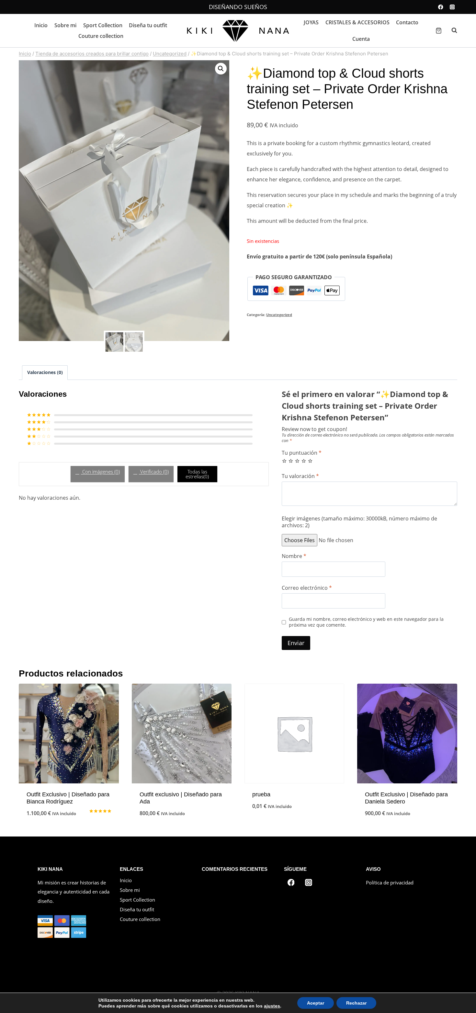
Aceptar (315, 1003)
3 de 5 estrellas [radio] (297, 460)
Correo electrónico (307, 588)
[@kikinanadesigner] (308, 882)
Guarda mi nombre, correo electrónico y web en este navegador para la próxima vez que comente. (366, 622)
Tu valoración (300, 476)
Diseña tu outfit (148, 25)
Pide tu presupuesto (69, 817)
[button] (221, 68)
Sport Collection (102, 25)
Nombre (294, 556)
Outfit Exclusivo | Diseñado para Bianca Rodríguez (68, 798)
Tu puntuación (302, 453)
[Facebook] (441, 7)
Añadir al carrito (294, 827)
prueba (261, 794)
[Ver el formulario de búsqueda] (451, 30)
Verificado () (154, 471)
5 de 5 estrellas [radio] (310, 460)
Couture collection (100, 36)
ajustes (272, 1005)
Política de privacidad (390, 882)
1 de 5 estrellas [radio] (284, 460)
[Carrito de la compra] (439, 31)
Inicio (41, 25)
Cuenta (361, 38)
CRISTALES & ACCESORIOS (357, 22)
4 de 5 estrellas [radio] (303, 460)
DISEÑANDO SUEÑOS (238, 7)
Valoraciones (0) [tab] (45, 372)
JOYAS (311, 22)
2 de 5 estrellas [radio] (290, 460)
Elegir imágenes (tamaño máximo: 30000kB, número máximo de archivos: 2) (359, 522)
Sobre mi (65, 25)
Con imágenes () (100, 471)
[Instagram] (452, 7)
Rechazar (356, 1003)
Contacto (407, 22)
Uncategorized (279, 314)
